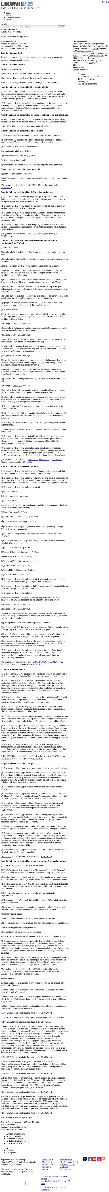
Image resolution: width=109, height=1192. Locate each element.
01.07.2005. (83, 53)
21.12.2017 (57, 459)
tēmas (8, 15)
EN (107, 2)
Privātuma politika (67, 1164)
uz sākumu (5, 24)
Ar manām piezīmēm (15, 1138)
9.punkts (25, 971)
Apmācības (46, 1167)
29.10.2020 (6, 1113)
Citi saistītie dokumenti (87, 84)
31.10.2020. (46, 1113)
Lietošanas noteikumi (69, 1162)
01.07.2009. (46, 1013)
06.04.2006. (33, 662)
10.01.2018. (27, 462)
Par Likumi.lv (47, 1160)
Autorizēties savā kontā (11, 32)
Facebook (10, 1150)
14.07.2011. (33, 459)
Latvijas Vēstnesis (96, 56)
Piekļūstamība (66, 1169)
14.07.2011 (6, 126)
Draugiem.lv (11, 1153)
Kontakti (45, 1169)
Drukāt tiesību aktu (14, 1143)
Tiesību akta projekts (86, 79)
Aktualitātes (47, 1162)
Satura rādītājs (78, 67)
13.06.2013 (6, 1057)
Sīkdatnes (64, 1167)
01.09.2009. (51, 971)
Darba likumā (45, 1041)
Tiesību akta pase (80, 41)
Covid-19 (93, 53)
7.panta (15, 1017)
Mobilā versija (66, 1160)
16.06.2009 (6, 1013)
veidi (8, 12)
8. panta (47, 1085)
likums (95, 48)
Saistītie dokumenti (81, 70)
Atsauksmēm (47, 1164)
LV (103, 2)
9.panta (63, 1006)
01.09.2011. (46, 126)
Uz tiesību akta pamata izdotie (90, 76)
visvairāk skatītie (13, 17)
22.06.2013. (46, 1057)
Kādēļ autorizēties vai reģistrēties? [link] (15, 36)
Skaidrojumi (83, 81)
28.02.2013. (44, 459)
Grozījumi (82, 74)
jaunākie (9, 20)
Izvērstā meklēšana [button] (9, 29)
